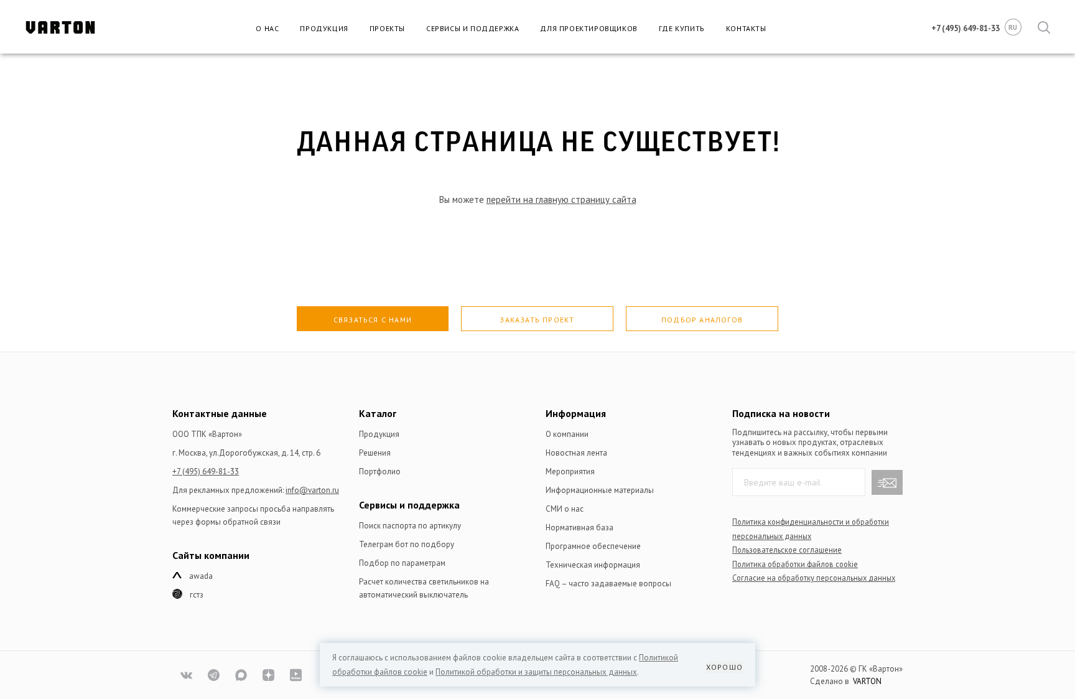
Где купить (682, 28)
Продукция (324, 28)
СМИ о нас (565, 509)
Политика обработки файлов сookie (795, 564)
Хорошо (724, 667)
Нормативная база (579, 527)
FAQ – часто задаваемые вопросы (608, 583)
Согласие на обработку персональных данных (813, 578)
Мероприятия (570, 471)
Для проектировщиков (588, 28)
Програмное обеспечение (593, 546)
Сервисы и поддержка (472, 28)
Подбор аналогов (702, 319)
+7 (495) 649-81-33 (205, 471)
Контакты (746, 28)
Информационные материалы (600, 490)
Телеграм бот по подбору (406, 544)
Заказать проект (537, 319)
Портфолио (380, 471)
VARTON (867, 681)
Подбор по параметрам (402, 563)
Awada (201, 576)
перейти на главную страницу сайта (561, 199)
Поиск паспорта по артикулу (410, 525)
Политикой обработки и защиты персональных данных (536, 672)
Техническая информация (593, 565)
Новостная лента (576, 453)
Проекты (387, 28)
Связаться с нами (372, 319)
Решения (375, 453)
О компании (567, 434)
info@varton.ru (312, 490)
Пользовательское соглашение (787, 550)
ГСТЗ (196, 594)
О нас (267, 28)
